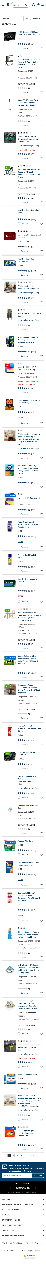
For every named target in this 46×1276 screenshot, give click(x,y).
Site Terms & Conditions (12, 1243)
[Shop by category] (3, 5)
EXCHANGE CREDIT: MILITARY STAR (17, 1204)
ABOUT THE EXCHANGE (12, 1225)
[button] (12, 18)
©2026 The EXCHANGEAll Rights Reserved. (23, 1250)
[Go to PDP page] (10, 40)
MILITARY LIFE (8, 1230)
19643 (31, 1156)
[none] (12, 18)
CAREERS (6, 1215)
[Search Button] (26, 5)
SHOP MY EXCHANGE (11, 1210)
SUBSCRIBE (38, 1175)
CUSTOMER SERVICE (11, 1220)
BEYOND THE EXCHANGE (13, 1235)
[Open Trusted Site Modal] (30, 1256)
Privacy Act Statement (35, 1243)
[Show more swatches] (30, 133)
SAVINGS (6, 1199)
